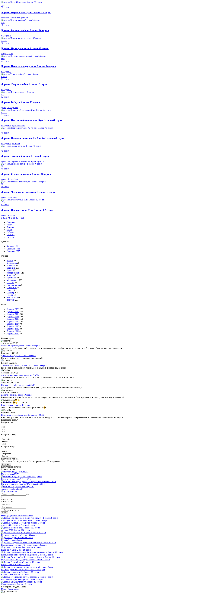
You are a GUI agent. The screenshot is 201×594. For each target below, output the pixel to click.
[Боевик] (8, 451)
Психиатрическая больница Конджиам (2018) (22, 415)
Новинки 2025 (13, 251)
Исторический (13, 273)
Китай (9, 229)
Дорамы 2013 (13, 326)
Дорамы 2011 (13, 331)
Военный (11, 265)
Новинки (11, 222)
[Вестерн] (8, 456)
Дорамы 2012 (13, 329)
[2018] (3, 432)
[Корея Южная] (7, 439)
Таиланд (10, 234)
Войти (4, 513)
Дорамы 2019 (13, 311)
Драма (9, 270)
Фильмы (12, 246)
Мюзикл (10, 282)
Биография (12, 263)
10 (17, 217)
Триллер (10, 292)
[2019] (3, 429)
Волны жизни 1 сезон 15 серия (15, 405)
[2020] (3, 427)
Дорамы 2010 (13, 334)
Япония (10, 227)
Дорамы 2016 (13, 319)
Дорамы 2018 (13, 314)
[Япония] (7, 442)
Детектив (11, 268)
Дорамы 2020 (13, 309)
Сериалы (13, 249)
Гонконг (10, 237)
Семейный (12, 287)
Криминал (11, 278)
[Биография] (8, 454)
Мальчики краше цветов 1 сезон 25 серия (20, 346)
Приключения (13, 285)
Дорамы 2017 (13, 316)
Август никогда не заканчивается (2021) (20, 375)
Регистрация (7, 515)
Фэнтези (10, 300)
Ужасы (10, 295)
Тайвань (10, 232)
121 (22, 217)
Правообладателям (10, 589)
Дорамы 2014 (13, 324)
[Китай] (7, 444)
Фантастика (12, 297)
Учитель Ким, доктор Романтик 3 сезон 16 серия (23, 365)
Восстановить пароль (23, 515)
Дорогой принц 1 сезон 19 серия (16, 395)
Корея (9, 225)
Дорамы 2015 (13, 321)
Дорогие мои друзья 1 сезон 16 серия (18, 355)
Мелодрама (12, 280)
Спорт (9, 290)
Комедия (11, 275)
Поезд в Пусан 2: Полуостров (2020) (18, 385)
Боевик (10, 260)
